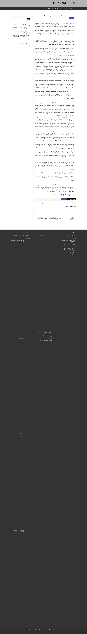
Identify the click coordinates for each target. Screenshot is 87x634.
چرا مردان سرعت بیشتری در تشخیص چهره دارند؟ (18, 434)
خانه (74, 8)
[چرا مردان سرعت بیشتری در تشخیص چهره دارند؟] (27, 481)
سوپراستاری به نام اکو (40, 203)
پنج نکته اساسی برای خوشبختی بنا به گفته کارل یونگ (42, 218)
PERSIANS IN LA (64, 3)
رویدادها (70, 8)
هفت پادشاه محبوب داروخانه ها (45, 340)
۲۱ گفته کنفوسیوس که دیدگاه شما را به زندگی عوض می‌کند (55, 218)
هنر (52, 8)
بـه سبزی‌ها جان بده (20, 337)
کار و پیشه (56, 8)
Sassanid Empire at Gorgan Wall (68, 244)
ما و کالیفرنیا (65, 8)
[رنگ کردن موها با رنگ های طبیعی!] (27, 578)
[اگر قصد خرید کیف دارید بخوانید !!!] (27, 288)
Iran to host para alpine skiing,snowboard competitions (68, 249)
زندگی (61, 8)
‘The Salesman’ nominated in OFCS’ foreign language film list (67, 236)
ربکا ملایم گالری (72, 252)
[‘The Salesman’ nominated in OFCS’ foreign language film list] (30, 235)
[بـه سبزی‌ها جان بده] (27, 384)
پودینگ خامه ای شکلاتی (42, 235)
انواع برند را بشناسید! (69, 203)
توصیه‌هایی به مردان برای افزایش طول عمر (43, 332)
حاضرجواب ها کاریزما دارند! (46, 343)
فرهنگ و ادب (48, 8)
